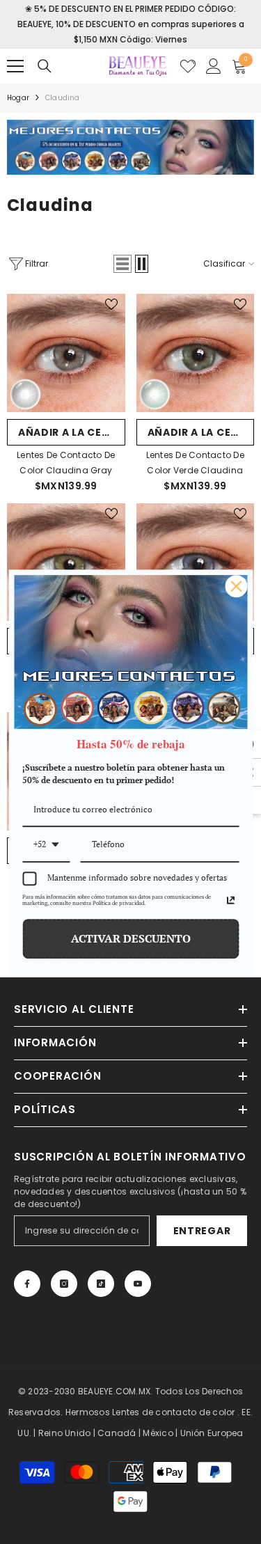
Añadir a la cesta (70, 432)
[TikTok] (101, 1283)
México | (161, 1433)
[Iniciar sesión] (213, 66)
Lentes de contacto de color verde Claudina (195, 462)
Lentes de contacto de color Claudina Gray (66, 462)
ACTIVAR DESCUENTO (131, 938)
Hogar (18, 98)
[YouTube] (138, 1283)
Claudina (62, 98)
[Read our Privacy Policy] (230, 900)
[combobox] (46, 845)
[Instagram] (64, 1283)
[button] (122, 264)
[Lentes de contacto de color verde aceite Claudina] (66, 562)
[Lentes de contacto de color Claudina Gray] (66, 353)
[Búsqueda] (44, 66)
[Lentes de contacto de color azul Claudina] (195, 562)
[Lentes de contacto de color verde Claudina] (195, 353)
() (188, 66)
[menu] (15, 66)
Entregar (202, 1231)
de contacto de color (188, 1412)
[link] (130, 147)
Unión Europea (212, 1433)
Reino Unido (64, 1433)
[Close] (236, 586)
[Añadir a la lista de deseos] (111, 304)
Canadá (116, 1433)
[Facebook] (27, 1283)
